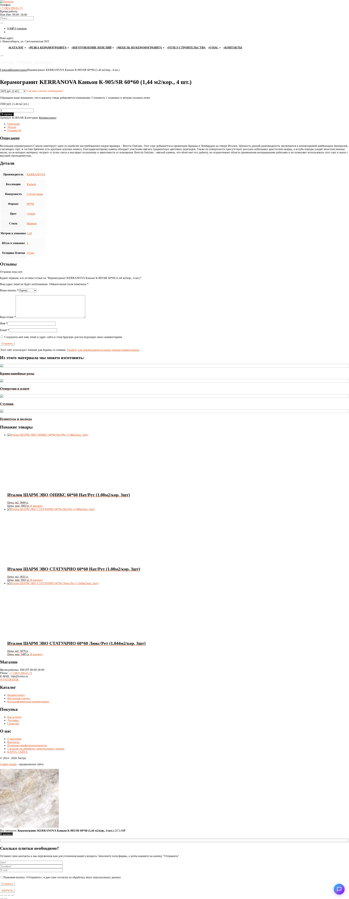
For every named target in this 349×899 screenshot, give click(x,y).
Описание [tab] (13, 123)
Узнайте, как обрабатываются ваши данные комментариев (103, 349)
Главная (5, 69)
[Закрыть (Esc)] (12, 895)
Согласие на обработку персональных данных (36, 748)
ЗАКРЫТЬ (7, 890)
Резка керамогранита (48, 47)
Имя (3, 323)
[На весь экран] (5, 895)
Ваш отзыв (8, 317)
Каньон (31, 184)
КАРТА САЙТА (17, 751)
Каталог (16, 47)
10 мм (30, 252)
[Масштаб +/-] (1, 895)
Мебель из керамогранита (139, 47)
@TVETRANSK (9, 679)
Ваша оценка (9, 290)
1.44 (29, 233)
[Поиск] (1, 22)
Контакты (233, 47)
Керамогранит (18, 69)
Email (4, 330)
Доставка (13, 720)
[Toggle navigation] (1, 55)
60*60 (30, 203)
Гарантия (13, 723)
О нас (213, 47)
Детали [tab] (11, 127)
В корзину (6, 114)
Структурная (35, 194)
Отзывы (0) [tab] (14, 130)
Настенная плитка (18, 698)
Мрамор (32, 223)
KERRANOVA (36, 174)
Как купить (14, 717)
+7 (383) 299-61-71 (11, 8)
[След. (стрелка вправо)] (5, 898)
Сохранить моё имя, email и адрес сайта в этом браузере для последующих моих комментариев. (63, 337)
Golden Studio (8, 764)
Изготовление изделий (92, 47)
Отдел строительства (187, 47)
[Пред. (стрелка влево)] (1, 898)
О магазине (14, 738)
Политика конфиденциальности (27, 745)
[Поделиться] (8, 895)
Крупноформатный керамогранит (28, 701)
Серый (31, 213)
